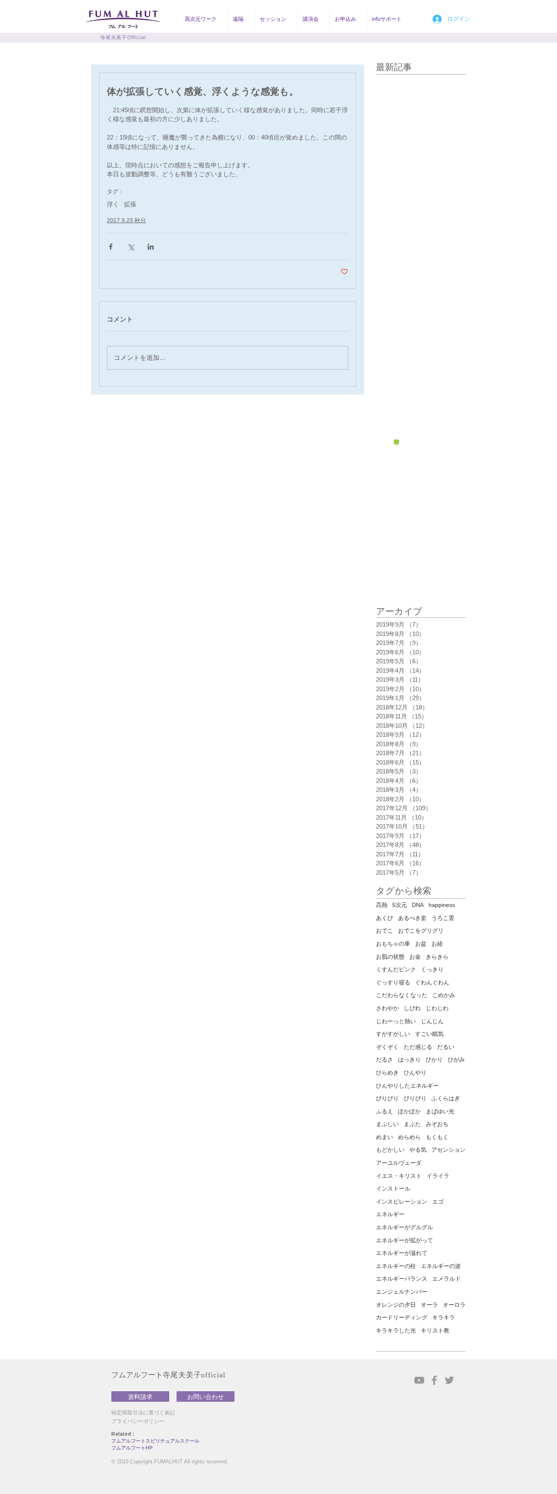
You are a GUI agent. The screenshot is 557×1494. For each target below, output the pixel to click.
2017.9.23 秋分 (126, 220)
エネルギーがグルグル (404, 1227)
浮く (113, 204)
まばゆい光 (440, 1111)
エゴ (438, 1201)
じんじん (432, 1021)
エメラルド (446, 1278)
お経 (437, 943)
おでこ (384, 930)
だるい (445, 1047)
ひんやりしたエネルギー (407, 1085)
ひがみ (456, 1059)
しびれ (412, 1008)
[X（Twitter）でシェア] (131, 246)
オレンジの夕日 (396, 1304)
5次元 (399, 905)
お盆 (421, 943)
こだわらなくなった (401, 995)
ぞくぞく (387, 1047)
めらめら (409, 1137)
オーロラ (454, 1304)
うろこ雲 (442, 918)
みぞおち (437, 1124)
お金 (415, 956)
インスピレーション (401, 1201)
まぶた (412, 1124)
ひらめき (387, 1072)
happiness (442, 905)
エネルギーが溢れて (401, 1253)
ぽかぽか (409, 1111)
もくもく (437, 1137)
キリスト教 (435, 1330)
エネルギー (390, 1214)
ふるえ (384, 1111)
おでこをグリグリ (421, 930)
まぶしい (387, 1124)
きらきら (437, 956)
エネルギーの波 (441, 1266)
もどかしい (390, 1149)
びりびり (387, 1098)
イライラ (438, 1176)
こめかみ (443, 995)
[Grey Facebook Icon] (434, 1380)
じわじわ (437, 1008)
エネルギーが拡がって (404, 1240)
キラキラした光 (396, 1330)
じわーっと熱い (396, 1021)
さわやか (387, 1008)
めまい (384, 1137)
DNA (418, 905)
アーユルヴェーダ (399, 1162)
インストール (393, 1188)
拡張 (130, 204)
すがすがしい (393, 1034)
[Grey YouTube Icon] (419, 1380)
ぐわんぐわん (432, 982)
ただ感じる (418, 1047)
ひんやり (415, 1072)
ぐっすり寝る (393, 982)
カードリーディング (401, 1317)
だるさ (384, 1059)
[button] (204, 19)
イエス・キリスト (399, 1176)
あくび (384, 918)
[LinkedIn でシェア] (151, 246)
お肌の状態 (390, 956)
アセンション (448, 1149)
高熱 (381, 905)
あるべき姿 (412, 918)
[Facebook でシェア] (111, 246)
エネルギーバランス (401, 1278)
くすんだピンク (396, 969)
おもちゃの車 (393, 943)
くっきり (432, 969)
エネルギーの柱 (396, 1266)
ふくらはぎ (445, 1098)
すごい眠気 (429, 1034)
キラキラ (443, 1317)
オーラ (429, 1304)
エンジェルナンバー (401, 1291)
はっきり (409, 1059)
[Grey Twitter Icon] (449, 1380)
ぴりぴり (415, 1098)
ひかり (434, 1059)
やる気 (418, 1149)
